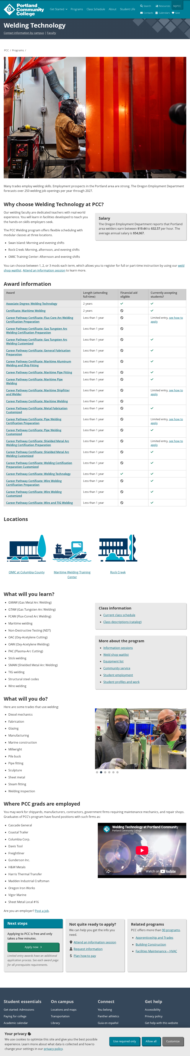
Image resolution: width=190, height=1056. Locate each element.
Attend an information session (44, 270)
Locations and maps (63, 1009)
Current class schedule (119, 615)
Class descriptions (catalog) (122, 622)
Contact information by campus (24, 33)
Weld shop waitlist (116, 655)
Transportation (60, 1016)
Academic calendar (16, 1023)
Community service (116, 668)
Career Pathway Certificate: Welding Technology (38, 474)
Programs (18, 50)
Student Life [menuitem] (127, 9)
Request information (88, 949)
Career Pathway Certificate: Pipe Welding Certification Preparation (33, 421)
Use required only (124, 1041)
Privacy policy (154, 1016)
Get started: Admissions (19, 1009)
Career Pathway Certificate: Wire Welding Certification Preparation (34, 483)
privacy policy (53, 1049)
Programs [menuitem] (77, 9)
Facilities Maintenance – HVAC (156, 951)
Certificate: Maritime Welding (25, 310)
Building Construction (151, 944)
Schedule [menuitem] (96, 9)
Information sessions (118, 648)
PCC (6, 50)
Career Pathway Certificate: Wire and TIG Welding (39, 502)
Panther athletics (108, 1016)
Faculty (51, 33)
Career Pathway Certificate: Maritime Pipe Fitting (39, 372)
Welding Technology (34, 25)
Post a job (42, 911)
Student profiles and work (121, 682)
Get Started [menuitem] (57, 9)
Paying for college (15, 1016)
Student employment (118, 675)
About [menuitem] (112, 9)
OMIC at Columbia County (27, 572)
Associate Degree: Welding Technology (31, 303)
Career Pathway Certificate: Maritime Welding (37, 401)
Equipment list (113, 661)
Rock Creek (118, 572)
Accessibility (152, 1009)
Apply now (31, 947)
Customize (173, 1041)
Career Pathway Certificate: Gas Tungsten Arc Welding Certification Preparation (36, 330)
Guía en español (108, 1023)
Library (55, 1023)
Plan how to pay (85, 956)
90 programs (171, 930)
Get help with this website (161, 1023)
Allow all (151, 1041)
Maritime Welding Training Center (72, 574)
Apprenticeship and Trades (154, 938)
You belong (105, 1009)
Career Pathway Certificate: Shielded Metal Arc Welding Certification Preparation (37, 443)
